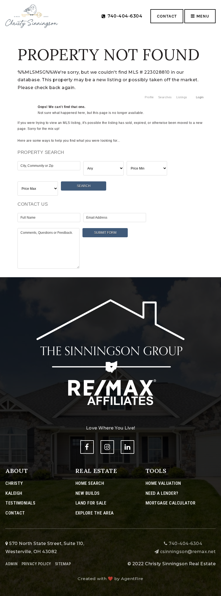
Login (200, 97)
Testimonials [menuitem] (20, 503)
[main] (110, 137)
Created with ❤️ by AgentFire (110, 578)
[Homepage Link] (110, 352)
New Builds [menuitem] (87, 493)
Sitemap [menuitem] (63, 563)
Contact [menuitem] (15, 513)
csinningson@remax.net (188, 551)
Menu (202, 16)
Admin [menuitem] (11, 563)
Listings (181, 97)
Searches (165, 97)
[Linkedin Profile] (127, 447)
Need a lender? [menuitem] (162, 493)
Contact (167, 16)
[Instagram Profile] (107, 447)
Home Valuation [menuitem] (163, 483)
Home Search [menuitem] (89, 483)
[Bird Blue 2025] (31, 15)
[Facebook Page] (87, 447)
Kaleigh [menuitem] (13, 493)
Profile (149, 97)
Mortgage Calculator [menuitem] (171, 503)
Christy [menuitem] (14, 483)
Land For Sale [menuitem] (90, 503)
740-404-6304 (185, 543)
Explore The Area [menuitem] (94, 513)
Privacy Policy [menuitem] (36, 563)
